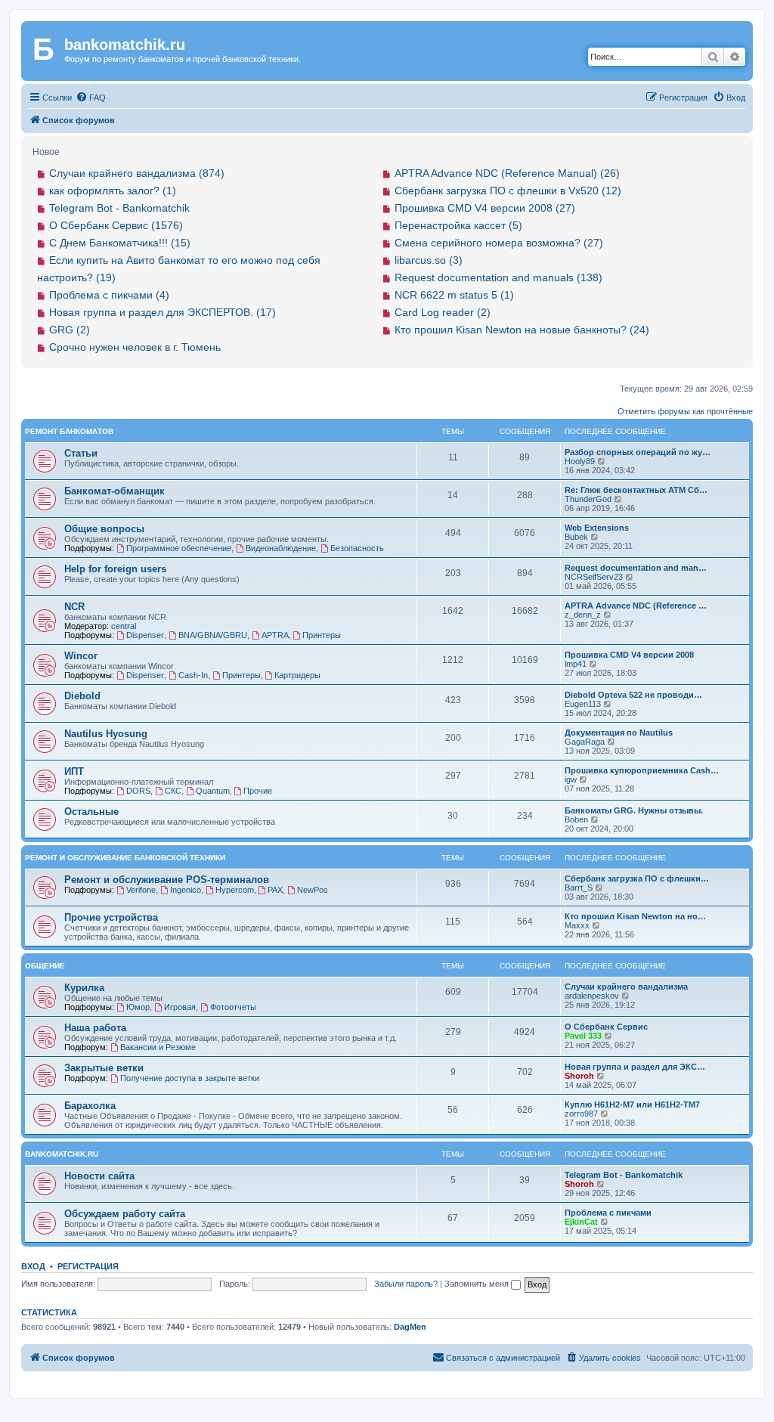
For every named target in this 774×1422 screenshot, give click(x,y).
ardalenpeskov (592, 995)
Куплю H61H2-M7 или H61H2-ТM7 (632, 1104)
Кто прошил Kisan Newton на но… (635, 916)
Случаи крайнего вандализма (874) (136, 173)
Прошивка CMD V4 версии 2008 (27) (485, 208)
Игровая (180, 1007)
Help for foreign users (115, 569)
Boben (576, 819)
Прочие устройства (111, 917)
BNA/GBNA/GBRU (212, 635)
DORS (138, 790)
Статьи (81, 453)
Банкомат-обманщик (114, 491)
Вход (33, 1266)
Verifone (141, 889)
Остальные (91, 811)
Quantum (213, 790)
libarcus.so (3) (429, 260)
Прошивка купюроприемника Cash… (642, 770)
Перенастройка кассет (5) (458, 225)
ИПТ (74, 771)
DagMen (410, 1326)
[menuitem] (91, 97)
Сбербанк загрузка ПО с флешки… (637, 878)
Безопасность (357, 548)
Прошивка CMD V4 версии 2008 (629, 654)
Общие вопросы (104, 528)
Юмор (138, 1007)
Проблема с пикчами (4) (109, 295)
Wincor (81, 655)
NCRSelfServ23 (594, 576)
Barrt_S (579, 887)
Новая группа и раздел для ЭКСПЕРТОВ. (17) (162, 312)
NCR (74, 606)
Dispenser (145, 635)
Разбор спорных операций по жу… (638, 452)
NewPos (312, 889)
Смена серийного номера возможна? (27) (499, 243)
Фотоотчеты (233, 1007)
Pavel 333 (583, 1035)
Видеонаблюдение (281, 548)
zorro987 (581, 1113)
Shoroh (579, 1075)
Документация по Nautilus (619, 732)
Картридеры (297, 675)
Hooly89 (580, 461)
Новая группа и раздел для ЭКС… (635, 1066)
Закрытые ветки (104, 1067)
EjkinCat (581, 1221)
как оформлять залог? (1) (112, 190)
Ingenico (185, 889)
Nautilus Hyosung (105, 733)
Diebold (82, 696)
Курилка (84, 987)
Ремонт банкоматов (69, 431)
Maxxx (577, 925)
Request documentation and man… (636, 567)
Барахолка (90, 1105)
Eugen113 (583, 703)
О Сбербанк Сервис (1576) (116, 225)
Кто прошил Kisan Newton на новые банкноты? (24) (522, 330)
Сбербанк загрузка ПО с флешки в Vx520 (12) (508, 190)
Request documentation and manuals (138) (498, 277)
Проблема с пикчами (608, 1212)
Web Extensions (597, 527)
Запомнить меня (477, 1283)
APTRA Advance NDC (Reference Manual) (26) (507, 173)
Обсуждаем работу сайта (124, 1213)
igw (571, 779)
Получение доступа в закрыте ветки (189, 1078)
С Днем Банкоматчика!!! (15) (119, 243)
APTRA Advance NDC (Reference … (636, 605)
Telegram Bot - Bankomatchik (119, 208)
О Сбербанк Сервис (606, 1026)
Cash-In (193, 675)
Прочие (257, 790)
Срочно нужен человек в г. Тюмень (135, 347)
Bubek (576, 536)
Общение (45, 966)
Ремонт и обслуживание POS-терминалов (166, 879)
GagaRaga (585, 741)
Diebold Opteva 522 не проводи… (633, 694)
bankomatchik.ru (61, 1154)
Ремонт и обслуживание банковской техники (125, 858)
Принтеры (321, 635)
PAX (275, 889)
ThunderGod (588, 498)
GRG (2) (69, 330)
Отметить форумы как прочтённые (685, 411)
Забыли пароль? (406, 1283)
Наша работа (95, 1027)
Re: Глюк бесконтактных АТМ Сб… (636, 489)
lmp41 (576, 663)
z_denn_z (583, 614)
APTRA (275, 635)
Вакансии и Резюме (158, 1047)
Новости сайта (99, 1176)
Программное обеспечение (178, 548)
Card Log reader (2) (443, 312)
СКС (173, 790)
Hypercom (234, 889)
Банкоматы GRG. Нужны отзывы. (634, 810)
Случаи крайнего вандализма (626, 986)
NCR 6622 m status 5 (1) (454, 295)
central (123, 625)
